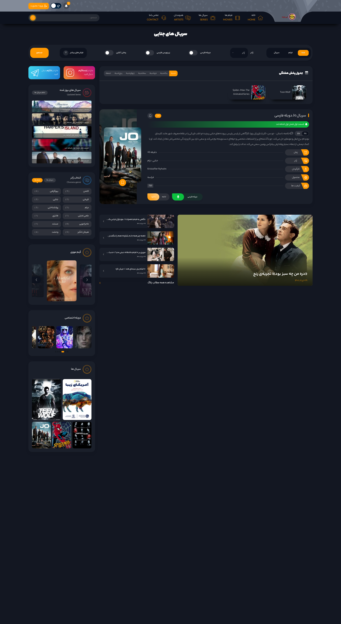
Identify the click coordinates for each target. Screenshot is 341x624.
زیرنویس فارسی (163, 53)
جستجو (39, 53)
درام (149, 161)
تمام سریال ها (39, 92)
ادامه (158, 197)
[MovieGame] (288, 17)
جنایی (155, 161)
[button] (87, 280)
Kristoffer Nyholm (156, 169)
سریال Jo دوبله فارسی (290, 116)
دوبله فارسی (205, 53)
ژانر (252, 53)
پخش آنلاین (121, 53)
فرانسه (150, 177)
